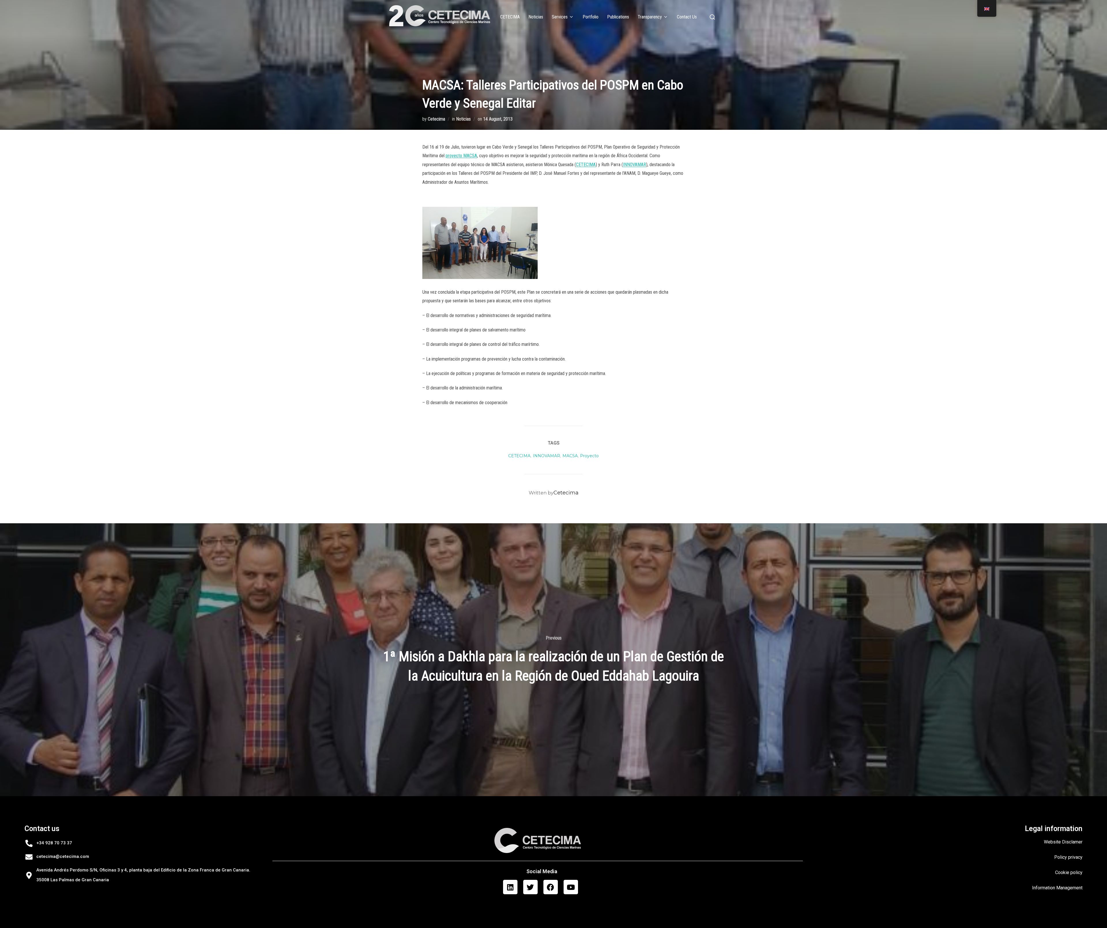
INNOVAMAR (634, 164)
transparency (650, 17)
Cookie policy (1068, 872)
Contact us (687, 17)
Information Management (1057, 887)
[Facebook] (550, 887)
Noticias (535, 17)
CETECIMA (510, 17)
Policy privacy (1068, 857)
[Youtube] (571, 887)
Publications (618, 17)
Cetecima (436, 119)
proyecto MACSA (461, 155)
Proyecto (589, 455)
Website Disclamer (1063, 842)
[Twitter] (530, 887)
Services (560, 17)
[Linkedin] (510, 887)
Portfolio (590, 17)
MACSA (570, 455)
